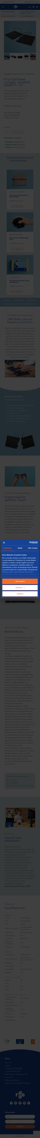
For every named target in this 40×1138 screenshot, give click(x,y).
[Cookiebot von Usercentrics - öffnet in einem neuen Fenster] (29, 542)
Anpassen (19, 587)
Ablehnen (20, 594)
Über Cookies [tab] (32, 548)
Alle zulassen (20, 581)
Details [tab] (20, 548)
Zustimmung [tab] (7, 548)
